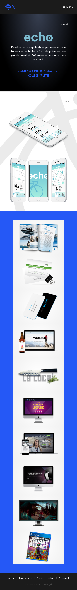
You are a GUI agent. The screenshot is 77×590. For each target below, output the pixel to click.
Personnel (64, 578)
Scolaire (51, 578)
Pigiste (40, 578)
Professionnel (26, 578)
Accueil (12, 578)
